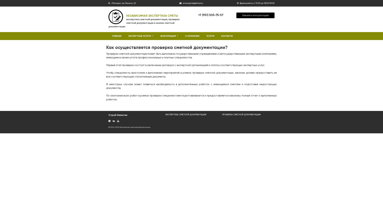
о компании (192, 36)
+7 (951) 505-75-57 (210, 15)
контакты (227, 36)
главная (116, 36)
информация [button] (168, 36)
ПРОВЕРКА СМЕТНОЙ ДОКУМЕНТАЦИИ (241, 114)
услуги (210, 36)
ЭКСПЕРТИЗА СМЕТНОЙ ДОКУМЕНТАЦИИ (185, 114)
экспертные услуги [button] (140, 36)
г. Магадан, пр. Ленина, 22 (123, 3)
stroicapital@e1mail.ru (193, 3)
